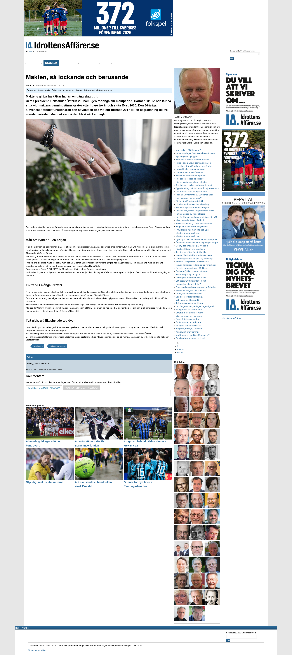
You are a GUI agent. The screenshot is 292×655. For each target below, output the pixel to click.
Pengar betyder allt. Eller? (188, 284)
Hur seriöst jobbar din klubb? (189, 179)
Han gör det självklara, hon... (189, 309)
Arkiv (107, 63)
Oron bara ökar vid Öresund (189, 172)
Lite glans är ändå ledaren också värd (194, 166)
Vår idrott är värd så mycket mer (191, 191)
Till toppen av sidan (37, 650)
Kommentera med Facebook (44, 388)
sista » (180, 352)
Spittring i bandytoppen (187, 156)
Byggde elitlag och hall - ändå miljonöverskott (197, 188)
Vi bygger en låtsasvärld (187, 300)
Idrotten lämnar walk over (188, 233)
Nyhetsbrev (91, 63)
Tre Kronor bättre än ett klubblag (191, 252)
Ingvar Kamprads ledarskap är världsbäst (196, 265)
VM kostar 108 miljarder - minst (191, 281)
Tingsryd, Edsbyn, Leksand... (190, 328)
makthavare (38, 346)
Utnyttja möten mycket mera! (189, 312)
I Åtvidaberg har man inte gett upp (192, 230)
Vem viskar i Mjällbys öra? (188, 150)
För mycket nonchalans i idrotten (191, 182)
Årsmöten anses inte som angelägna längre (197, 242)
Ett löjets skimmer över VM (189, 325)
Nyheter (35, 63)
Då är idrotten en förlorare (188, 322)
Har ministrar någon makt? (189, 198)
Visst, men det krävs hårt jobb (190, 220)
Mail (30, 51)
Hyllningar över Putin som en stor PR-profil (196, 239)
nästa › (180, 349)
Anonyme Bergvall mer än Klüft (191, 290)
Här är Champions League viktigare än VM (196, 217)
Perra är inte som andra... (188, 319)
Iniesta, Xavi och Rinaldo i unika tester (194, 255)
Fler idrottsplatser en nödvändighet (192, 207)
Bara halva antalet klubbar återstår (192, 159)
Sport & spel (70, 63)
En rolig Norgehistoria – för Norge (192, 268)
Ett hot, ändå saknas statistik (189, 201)
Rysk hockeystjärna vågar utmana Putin (195, 210)
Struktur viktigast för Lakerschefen (192, 261)
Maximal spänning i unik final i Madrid (194, 223)
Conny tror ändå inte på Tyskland (192, 246)
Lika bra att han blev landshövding (192, 204)
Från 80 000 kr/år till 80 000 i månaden (194, 194)
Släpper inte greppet (57, 346)
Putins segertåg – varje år (188, 274)
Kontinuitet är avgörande (188, 332)
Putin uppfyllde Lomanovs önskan (192, 271)
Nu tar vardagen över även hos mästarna (196, 153)
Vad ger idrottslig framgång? (189, 297)
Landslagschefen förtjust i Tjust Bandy (194, 258)
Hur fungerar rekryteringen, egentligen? (195, 306)
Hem (17, 628)
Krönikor (51, 63)
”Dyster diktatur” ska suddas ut (190, 249)
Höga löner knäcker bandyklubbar (192, 226)
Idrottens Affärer (62, 45)
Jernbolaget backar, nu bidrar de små (194, 185)
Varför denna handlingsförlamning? (193, 335)
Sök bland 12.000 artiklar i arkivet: (242, 51)
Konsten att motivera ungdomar (191, 175)
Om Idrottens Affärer (130, 63)
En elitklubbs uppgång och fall (190, 338)
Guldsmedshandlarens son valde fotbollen (196, 287)
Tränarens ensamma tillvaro (189, 303)
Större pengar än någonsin (189, 316)
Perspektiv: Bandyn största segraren (193, 163)
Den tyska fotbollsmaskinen (189, 293)
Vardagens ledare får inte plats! (191, 277)
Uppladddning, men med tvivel (190, 169)
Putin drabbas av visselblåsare (190, 214)
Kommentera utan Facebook (81, 388)
